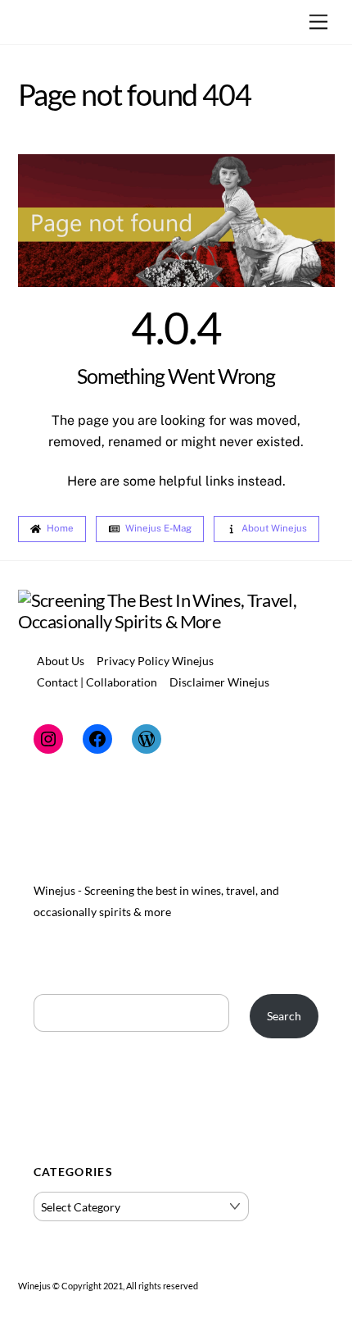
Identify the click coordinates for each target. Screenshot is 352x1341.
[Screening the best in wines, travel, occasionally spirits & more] (176, 621)
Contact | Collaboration (97, 682)
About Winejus (274, 528)
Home (60, 528)
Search (284, 1016)
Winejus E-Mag (158, 528)
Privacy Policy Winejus (155, 661)
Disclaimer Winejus (219, 682)
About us (60, 661)
